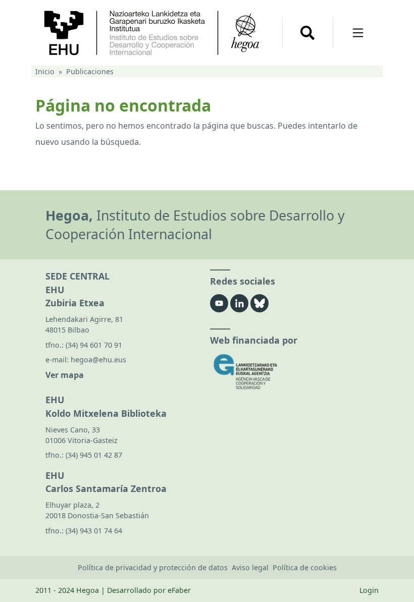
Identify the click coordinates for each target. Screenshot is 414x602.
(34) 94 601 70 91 (94, 345)
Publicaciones (90, 71)
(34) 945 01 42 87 (94, 455)
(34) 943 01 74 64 (94, 530)
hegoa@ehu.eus (98, 359)
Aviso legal (250, 567)
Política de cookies (305, 567)
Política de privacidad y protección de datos (153, 567)
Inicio (45, 71)
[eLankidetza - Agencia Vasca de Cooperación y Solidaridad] (289, 372)
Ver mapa (64, 374)
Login (369, 590)
